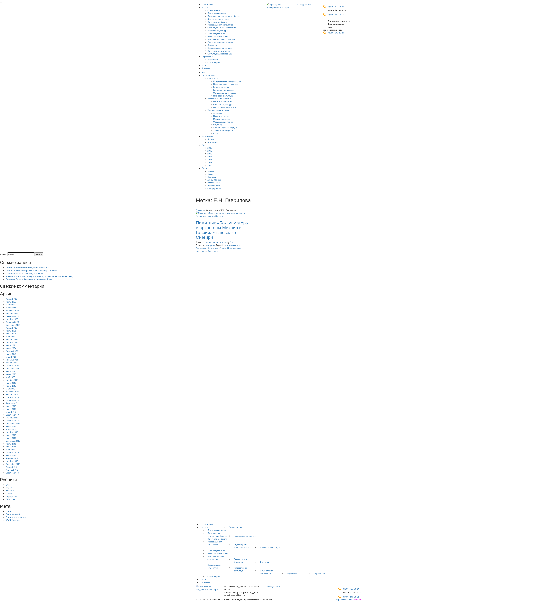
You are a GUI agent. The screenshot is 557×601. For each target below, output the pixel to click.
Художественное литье (218, 18)
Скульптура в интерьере (224, 92)
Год (203, 144)
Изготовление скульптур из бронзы (223, 15)
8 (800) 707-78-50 (336, 6)
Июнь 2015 (11, 446)
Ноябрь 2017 (12, 417)
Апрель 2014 (12, 458)
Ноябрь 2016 (12, 432)
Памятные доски (221, 115)
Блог (204, 65)
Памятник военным (216, 13)
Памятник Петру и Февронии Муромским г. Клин (29, 279)
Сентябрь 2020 (13, 368)
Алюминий (212, 142)
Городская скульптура (223, 89)
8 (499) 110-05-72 (336, 14)
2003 (209, 147)
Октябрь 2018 (12, 400)
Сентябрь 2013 (13, 463)
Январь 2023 (12, 350)
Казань (210, 173)
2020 (209, 165)
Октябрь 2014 (12, 452)
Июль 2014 (11, 455)
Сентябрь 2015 (13, 440)
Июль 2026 (11, 301)
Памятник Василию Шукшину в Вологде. (25, 273)
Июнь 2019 (11, 385)
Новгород (211, 176)
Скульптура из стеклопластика (221, 27)
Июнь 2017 (11, 426)
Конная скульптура (222, 86)
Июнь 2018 (11, 408)
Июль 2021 (11, 353)
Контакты (206, 68)
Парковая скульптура (217, 30)
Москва (210, 171)
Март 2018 (11, 411)
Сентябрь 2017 (13, 423)
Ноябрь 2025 (12, 319)
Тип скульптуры (209, 75)
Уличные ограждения (223, 130)
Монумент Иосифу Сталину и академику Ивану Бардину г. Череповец (39, 276)
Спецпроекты (213, 10)
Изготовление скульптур (218, 50)
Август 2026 (11, 298)
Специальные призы (223, 121)
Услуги (205, 7)
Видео (9, 487)
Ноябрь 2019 (12, 379)
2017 (209, 156)
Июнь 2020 (11, 374)
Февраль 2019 (12, 391)
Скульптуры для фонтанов (220, 42)
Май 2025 (10, 336)
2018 (209, 159)
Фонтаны (217, 113)
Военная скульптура (223, 104)
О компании (207, 4)
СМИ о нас (11, 499)
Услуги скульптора (216, 33)
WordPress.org (13, 519)
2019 (209, 162)
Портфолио (207, 56)
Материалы (207, 136)
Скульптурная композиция (220, 53)
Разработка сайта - (348, 599)
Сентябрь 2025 (13, 324)
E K (231, 242)
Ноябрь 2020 (12, 362)
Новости (10, 490)
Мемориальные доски (217, 36)
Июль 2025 (11, 330)
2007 (226, 245)
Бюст (215, 133)
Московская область (216, 248)
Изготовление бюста (217, 21)
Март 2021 (11, 356)
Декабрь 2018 (12, 397)
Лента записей (13, 514)
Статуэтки (212, 44)
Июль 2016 (11, 435)
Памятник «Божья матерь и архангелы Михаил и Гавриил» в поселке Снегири (222, 230)
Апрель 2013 (12, 469)
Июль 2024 (11, 345)
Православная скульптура (219, 47)
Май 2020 (10, 377)
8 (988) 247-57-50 (336, 32)
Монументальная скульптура (221, 39)
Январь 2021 (12, 359)
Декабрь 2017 (12, 414)
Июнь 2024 (11, 348)
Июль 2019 (11, 382)
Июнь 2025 (11, 333)
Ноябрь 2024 (12, 342)
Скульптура (212, 78)
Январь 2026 (12, 313)
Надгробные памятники (224, 107)
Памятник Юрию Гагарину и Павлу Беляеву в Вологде (31, 270)
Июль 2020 (11, 371)
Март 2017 (11, 429)
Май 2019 (10, 388)
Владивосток (213, 182)
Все (203, 72)
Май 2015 (10, 449)
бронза (232, 245)
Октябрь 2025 (12, 321)
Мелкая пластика (221, 118)
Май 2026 (10, 304)
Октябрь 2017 (12, 420)
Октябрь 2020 (12, 365)
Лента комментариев (16, 517)
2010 (209, 150)
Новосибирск (213, 185)
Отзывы (9, 493)
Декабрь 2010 (12, 472)
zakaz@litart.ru (303, 4)
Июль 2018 (11, 406)
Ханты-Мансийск (215, 179)
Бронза (210, 139)
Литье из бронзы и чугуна (225, 127)
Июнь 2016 (11, 437)
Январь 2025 (12, 339)
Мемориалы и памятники (219, 98)
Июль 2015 (11, 443)
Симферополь (214, 188)
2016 (209, 153)
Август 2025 (11, 327)
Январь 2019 (12, 394)
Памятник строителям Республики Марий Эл (27, 267)
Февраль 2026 (12, 310)
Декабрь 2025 (12, 316)
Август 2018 (11, 403)
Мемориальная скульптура (220, 24)
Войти (8, 511)
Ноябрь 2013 (12, 461)
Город (204, 168)
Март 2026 (11, 307)
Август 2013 (11, 466)
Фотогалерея (213, 62)
